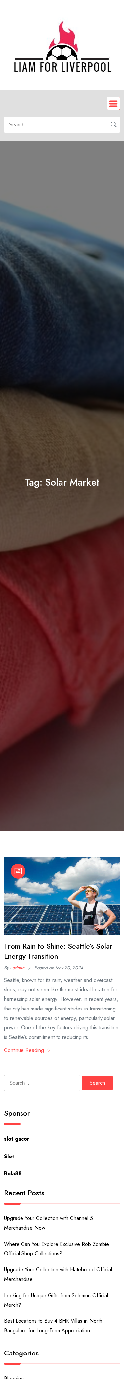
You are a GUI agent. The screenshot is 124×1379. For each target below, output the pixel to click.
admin (18, 967)
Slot (9, 1156)
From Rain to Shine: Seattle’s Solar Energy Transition (58, 951)
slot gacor (16, 1139)
